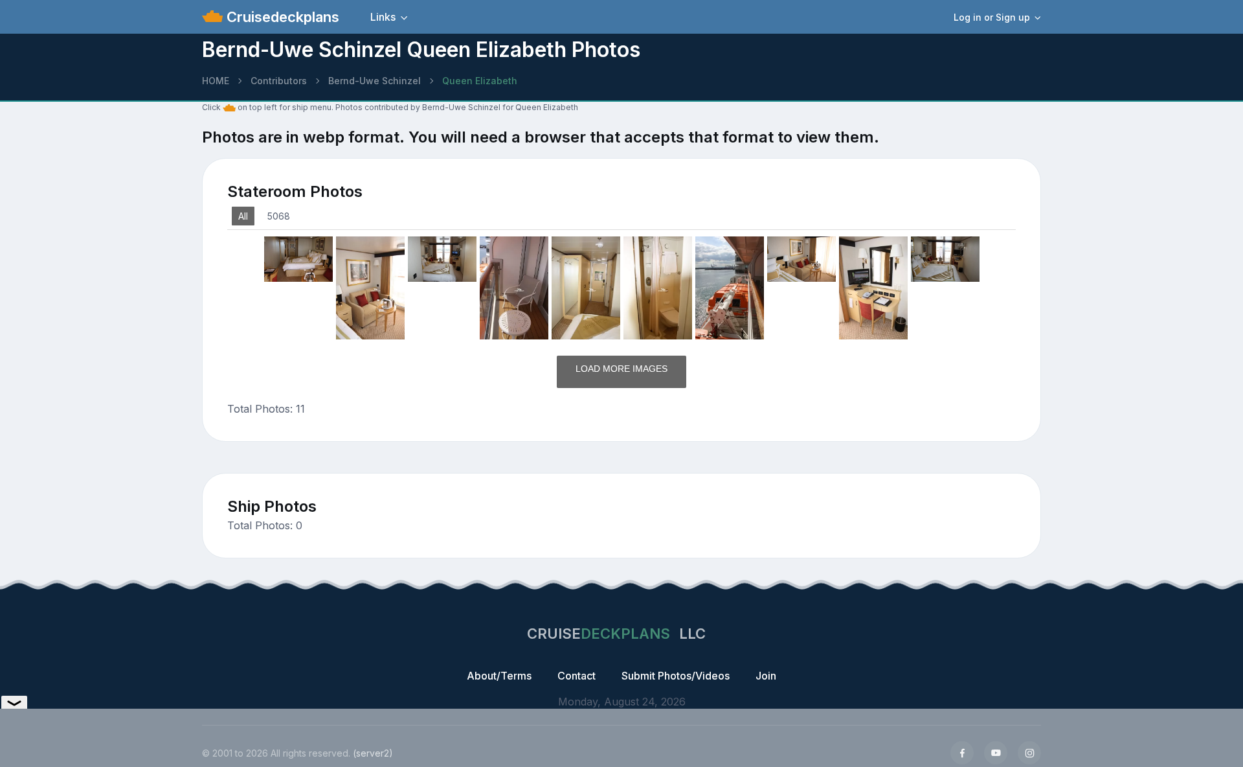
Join (766, 675)
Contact (576, 675)
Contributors (279, 80)
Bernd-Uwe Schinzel (374, 80)
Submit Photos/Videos (676, 675)
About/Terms (499, 675)
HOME (215, 80)
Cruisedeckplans (281, 16)
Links (383, 16)
